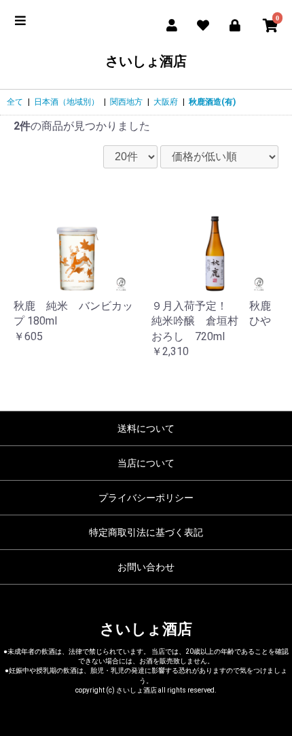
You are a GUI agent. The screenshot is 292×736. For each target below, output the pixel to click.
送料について (146, 428)
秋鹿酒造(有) (212, 102)
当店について (146, 463)
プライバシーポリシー (146, 497)
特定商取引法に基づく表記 (146, 532)
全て (15, 102)
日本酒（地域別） (66, 102)
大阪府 (165, 102)
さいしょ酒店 (146, 61)
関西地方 (126, 102)
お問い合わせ (146, 567)
